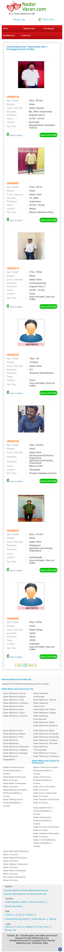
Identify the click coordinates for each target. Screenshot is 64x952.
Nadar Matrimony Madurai (14, 696)
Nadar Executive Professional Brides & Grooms (46, 828)
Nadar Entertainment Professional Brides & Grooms (42, 820)
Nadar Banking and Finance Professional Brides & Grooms (15, 793)
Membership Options (14, 906)
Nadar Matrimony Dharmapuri (16, 746)
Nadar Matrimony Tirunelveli (15, 716)
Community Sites (39, 894)
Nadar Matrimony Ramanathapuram (10, 741)
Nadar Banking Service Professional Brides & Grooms (13, 802)
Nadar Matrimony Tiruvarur (45, 753)
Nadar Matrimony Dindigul (14, 734)
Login (13, 890)
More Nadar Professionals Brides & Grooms (14, 878)
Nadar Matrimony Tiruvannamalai (40, 748)
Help (20, 915)
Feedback (29, 915)
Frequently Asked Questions (17, 919)
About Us (10, 927)
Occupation (44, 684)
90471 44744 (48, 19)
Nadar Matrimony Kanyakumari (40, 704)
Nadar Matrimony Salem (13, 706)
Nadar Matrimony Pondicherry (46, 756)
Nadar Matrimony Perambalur (46, 734)
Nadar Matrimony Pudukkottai (46, 737)
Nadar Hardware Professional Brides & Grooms (46, 835)
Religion (5, 684)
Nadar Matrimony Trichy (13, 700)
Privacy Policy (42, 927)
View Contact (15, 135)
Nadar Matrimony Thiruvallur (45, 743)
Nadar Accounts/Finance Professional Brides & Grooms (13, 770)
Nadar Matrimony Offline (16, 902)
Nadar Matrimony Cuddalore (15, 750)
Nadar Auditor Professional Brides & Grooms (14, 785)
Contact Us (25, 35)
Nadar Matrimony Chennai (14, 693)
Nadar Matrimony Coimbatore (15, 703)
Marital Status (22, 684)
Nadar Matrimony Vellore (43, 722)
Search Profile (29, 28)
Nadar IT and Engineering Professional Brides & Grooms (44, 843)
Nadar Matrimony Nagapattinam (10, 757)
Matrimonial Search (38, 890)
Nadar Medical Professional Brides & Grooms (15, 859)
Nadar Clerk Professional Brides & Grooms (44, 788)
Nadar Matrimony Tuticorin (44, 700)
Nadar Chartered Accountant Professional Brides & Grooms (45, 770)
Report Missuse (39, 919)
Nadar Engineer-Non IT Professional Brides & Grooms (43, 811)
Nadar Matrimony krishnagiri (15, 753)
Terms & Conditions (25, 927)
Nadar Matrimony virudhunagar (40, 695)
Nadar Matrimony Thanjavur (45, 740)
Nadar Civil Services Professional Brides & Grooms (42, 780)
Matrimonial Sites (37, 47)
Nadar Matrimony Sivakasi (44, 713)
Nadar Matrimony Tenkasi (44, 709)
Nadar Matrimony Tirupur (14, 713)
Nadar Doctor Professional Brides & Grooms (44, 794)
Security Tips (10, 930)
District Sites (25, 894)
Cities (12, 684)
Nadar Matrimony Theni (13, 737)
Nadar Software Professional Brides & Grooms (15, 865)
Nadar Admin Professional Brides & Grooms (14, 778)
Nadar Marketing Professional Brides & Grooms (16, 853)
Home (5, 28)
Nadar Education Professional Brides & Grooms (46, 801)
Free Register (49, 28)
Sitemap (52, 919)
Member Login (19, 19)
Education (33, 684)
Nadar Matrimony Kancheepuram (40, 717)
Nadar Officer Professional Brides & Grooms (14, 872)
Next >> (32, 665)
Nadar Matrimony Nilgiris (43, 730)
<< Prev (19, 665)
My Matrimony (9, 35)
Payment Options (11, 894)
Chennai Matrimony (16, 47)
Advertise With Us (37, 902)
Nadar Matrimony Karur (13, 730)
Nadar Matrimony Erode (13, 709)
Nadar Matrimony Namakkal (45, 725)
